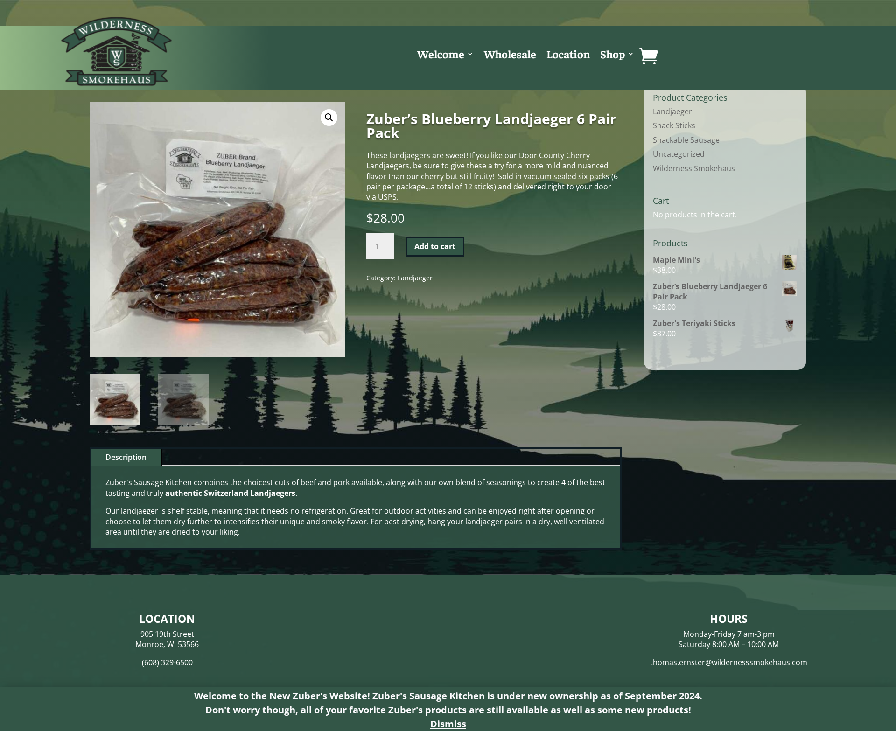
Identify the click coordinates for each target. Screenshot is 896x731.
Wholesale (510, 55)
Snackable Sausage (686, 140)
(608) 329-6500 (167, 662)
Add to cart (434, 246)
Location (568, 55)
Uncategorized (679, 154)
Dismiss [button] (448, 723)
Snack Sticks (674, 125)
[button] (329, 117)
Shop (612, 55)
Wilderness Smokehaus (694, 168)
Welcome (440, 55)
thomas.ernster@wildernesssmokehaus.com (728, 662)
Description (126, 457)
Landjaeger (415, 277)
